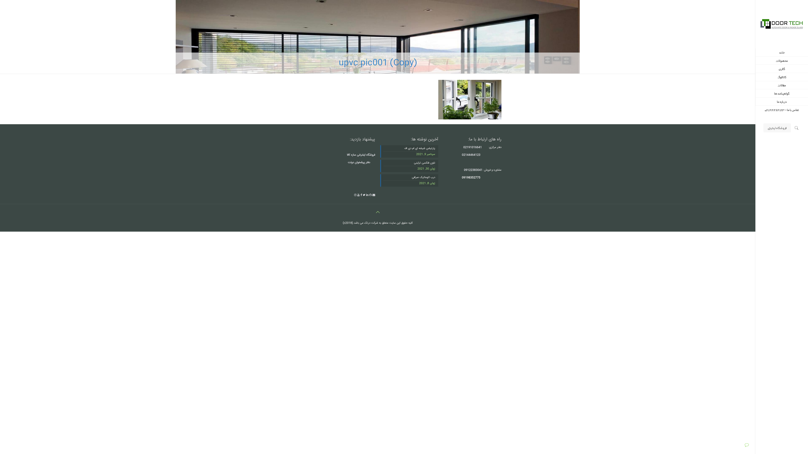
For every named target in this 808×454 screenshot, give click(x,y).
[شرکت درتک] (781, 24)
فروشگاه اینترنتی (777, 128)
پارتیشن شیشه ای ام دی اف (419, 148)
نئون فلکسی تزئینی (424, 163)
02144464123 (471, 155)
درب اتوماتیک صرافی (423, 177)
